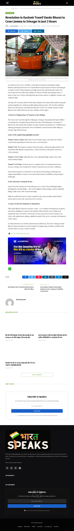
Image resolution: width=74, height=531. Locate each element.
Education (40, 526)
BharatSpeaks (14, 26)
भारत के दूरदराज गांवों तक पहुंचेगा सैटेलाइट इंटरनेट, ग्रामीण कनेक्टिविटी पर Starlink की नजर (52, 336)
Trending (19, 526)
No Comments (47, 26)
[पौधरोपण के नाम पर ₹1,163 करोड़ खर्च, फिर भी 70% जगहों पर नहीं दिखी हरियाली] (20, 351)
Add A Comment (37, 374)
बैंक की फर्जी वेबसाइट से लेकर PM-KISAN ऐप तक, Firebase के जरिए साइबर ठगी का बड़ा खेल (19, 336)
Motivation (27, 526)
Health (33, 526)
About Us (56, 526)
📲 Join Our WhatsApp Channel (18, 234)
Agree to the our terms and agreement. (38, 510)
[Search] (67, 3)
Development (9, 13)
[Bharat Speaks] (37, 3)
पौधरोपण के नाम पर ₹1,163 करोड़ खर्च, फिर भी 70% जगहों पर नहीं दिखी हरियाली (20, 364)
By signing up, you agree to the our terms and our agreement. (37, 415)
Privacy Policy (47, 415)
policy (41, 510)
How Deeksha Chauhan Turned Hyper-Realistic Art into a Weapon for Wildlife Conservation (51, 289)
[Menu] (7, 3)
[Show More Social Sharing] (46, 31)
